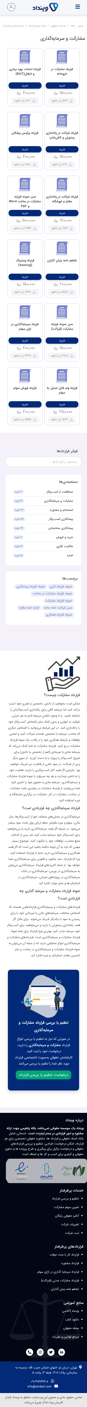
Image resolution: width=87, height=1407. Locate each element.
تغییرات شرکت (70, 1224)
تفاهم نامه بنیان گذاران (65, 1289)
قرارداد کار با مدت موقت (64, 1254)
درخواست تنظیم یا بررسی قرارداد (43, 1075)
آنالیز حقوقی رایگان (67, 1215)
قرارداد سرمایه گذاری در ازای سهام (58, 1271)
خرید (62, 85)
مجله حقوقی (71, 1328)
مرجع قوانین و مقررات (65, 1336)
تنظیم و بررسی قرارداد (65, 1198)
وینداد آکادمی (70, 1311)
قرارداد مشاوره (70, 1263)
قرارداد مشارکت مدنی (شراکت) (60, 1280)
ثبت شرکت (72, 1233)
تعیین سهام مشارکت (66, 1207)
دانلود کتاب (72, 1319)
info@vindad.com (39, 1386)
